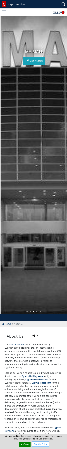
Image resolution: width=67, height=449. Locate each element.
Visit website (35, 60)
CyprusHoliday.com (32, 376)
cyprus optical (16, 4)
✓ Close (25, 444)
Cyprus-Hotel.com (41, 382)
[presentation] (5, 167)
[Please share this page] (35, 335)
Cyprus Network (17, 344)
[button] (27, 311)
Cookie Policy (40, 444)
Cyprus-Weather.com (36, 379)
